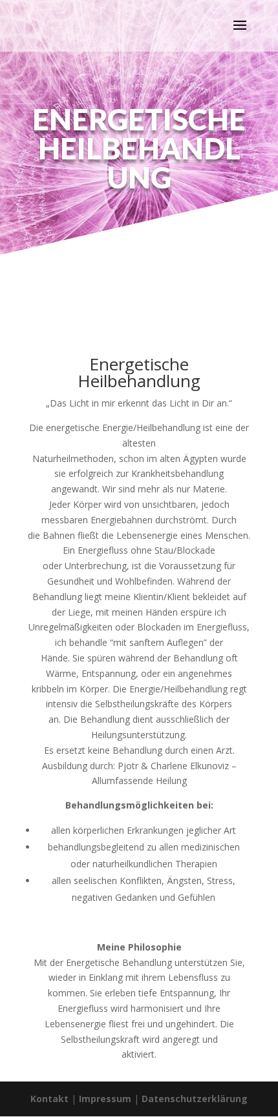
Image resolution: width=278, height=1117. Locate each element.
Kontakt (49, 1098)
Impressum (105, 1098)
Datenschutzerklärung (195, 1098)
